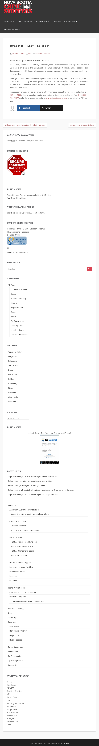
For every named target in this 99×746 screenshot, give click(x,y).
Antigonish (12, 356)
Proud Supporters (11, 29)
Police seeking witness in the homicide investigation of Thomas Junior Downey (41, 490)
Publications (69, 21)
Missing (14, 303)
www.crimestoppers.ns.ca (56, 98)
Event (13, 312)
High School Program (18, 631)
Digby (10, 370)
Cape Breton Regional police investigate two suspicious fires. (33, 494)
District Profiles (15, 537)
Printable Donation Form (17, 252)
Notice (13, 316)
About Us (8, 21)
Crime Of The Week (43, 53)
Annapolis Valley (15, 352)
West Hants (13, 397)
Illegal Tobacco (17, 307)
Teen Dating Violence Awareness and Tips (26, 601)
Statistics (13, 576)
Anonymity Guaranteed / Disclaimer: (24, 510)
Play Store (21, 198)
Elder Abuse (14, 626)
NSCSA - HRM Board (19, 555)
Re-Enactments (17, 321)
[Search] (89, 269)
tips (29, 53)
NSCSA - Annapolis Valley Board (24, 542)
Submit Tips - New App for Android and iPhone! (30, 514)
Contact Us (56, 21)
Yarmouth (12, 401)
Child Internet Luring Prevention (22, 592)
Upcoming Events (42, 21)
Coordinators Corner (18, 521)
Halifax (11, 379)
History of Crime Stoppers (20, 562)
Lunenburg (12, 383)
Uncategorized (17, 325)
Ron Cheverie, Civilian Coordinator (25, 530)
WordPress (65, 743)
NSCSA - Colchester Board (22, 546)
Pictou (10, 388)
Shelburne (12, 392)
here (13, 140)
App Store (11, 198)
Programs (12, 622)
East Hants (12, 374)
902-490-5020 (15, 95)
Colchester (12, 361)
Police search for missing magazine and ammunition (30, 481)
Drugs (13, 294)
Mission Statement (17, 571)
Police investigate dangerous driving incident (26, 485)
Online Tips (28, 21)
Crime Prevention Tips (17, 588)
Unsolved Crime (17, 330)
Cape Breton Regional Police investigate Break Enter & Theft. (33, 476)
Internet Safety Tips (17, 596)
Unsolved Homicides (19, 334)
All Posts (11, 285)
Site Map (13, 580)
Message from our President (21, 567)
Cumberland (13, 365)
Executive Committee (19, 526)
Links (19, 21)
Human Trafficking (18, 298)
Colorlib (48, 743)
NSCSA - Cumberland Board (22, 551)
